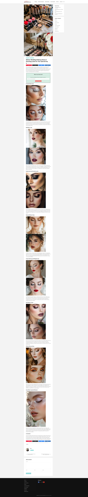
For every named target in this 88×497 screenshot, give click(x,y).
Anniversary (56, 29)
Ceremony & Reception (41, 1)
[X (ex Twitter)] (42, 482)
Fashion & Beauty (47, 1)
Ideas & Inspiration (52, 1)
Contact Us (61, 1)
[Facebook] (38, 482)
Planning (36, 1)
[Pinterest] (44, 482)
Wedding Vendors (57, 31)
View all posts (32, 450)
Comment (27, 461)
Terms (48, 495)
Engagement (56, 28)
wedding (27, 444)
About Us (57, 1)
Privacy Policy (46, 495)
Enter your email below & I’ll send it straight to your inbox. (38, 77)
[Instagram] (40, 482)
